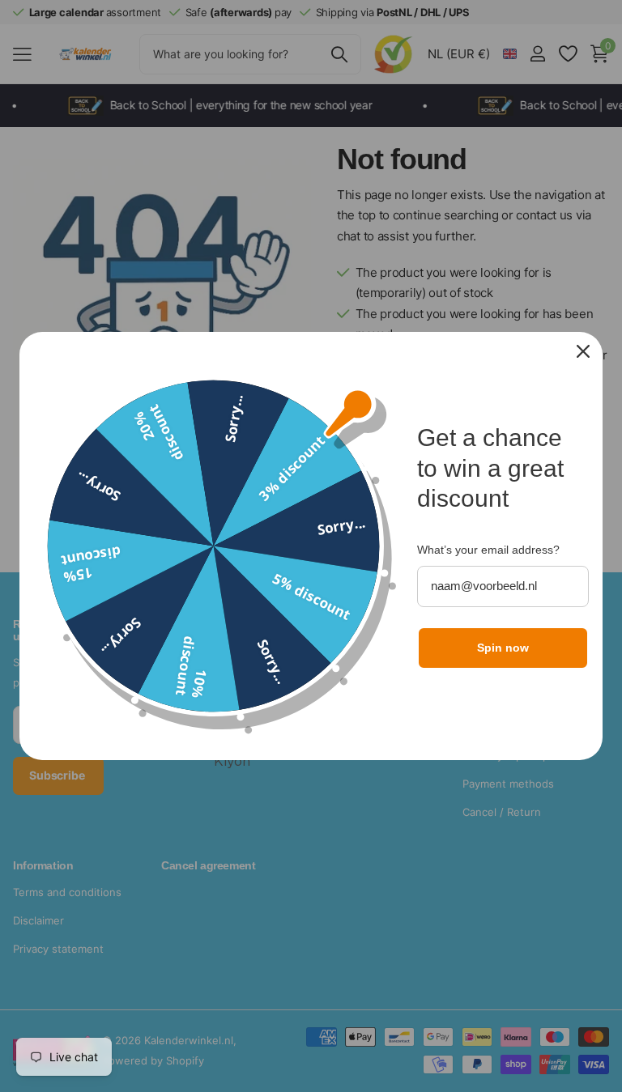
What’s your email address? (488, 549)
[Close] (583, 351)
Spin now (503, 647)
